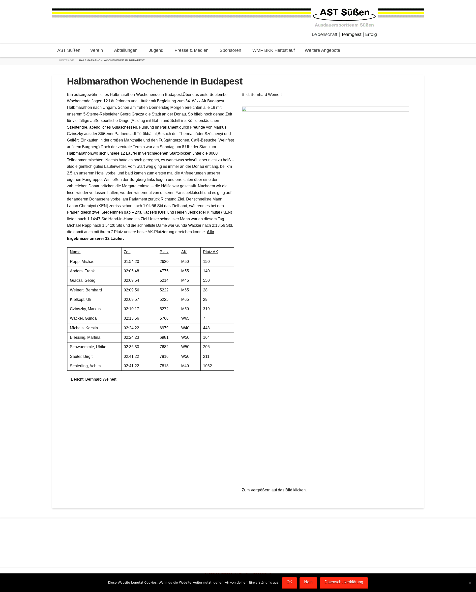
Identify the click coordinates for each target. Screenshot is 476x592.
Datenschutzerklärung (344, 582)
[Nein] (469, 582)
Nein (308, 582)
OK (289, 582)
